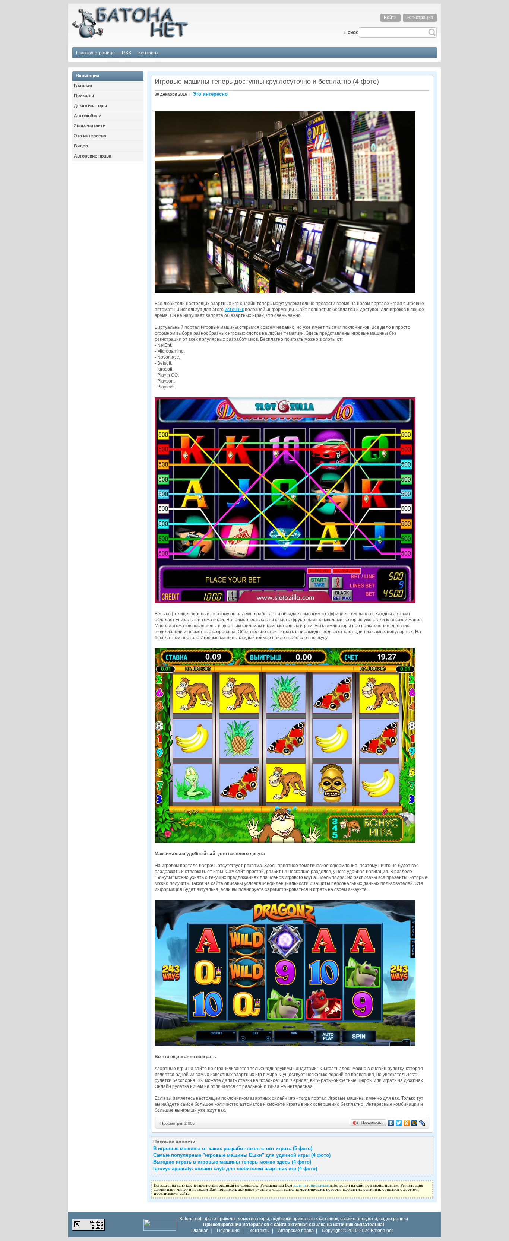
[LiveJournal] (422, 1123)
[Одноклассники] (407, 1123)
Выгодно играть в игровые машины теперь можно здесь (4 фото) (232, 1162)
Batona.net (382, 1230)
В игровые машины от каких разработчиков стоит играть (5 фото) (232, 1148)
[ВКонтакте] (391, 1123)
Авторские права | (297, 1230)
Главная (200, 1230)
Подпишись (229, 1230)
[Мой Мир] (414, 1123)
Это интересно (210, 94)
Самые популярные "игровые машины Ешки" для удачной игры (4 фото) (242, 1155)
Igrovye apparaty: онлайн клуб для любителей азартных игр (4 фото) (235, 1168)
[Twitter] (399, 1123)
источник (234, 309)
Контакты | (261, 1230)
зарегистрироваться (311, 1185)
